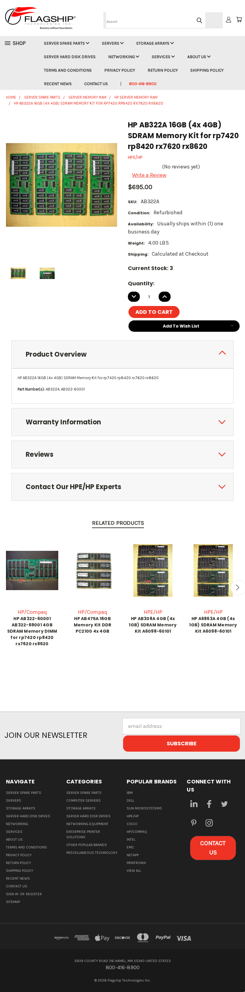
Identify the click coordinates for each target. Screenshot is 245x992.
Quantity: (141, 283)
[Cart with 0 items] (239, 19)
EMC (130, 847)
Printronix (136, 863)
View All (134, 871)
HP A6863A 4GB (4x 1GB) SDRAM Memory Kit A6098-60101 (213, 625)
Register (34, 894)
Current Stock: (150, 268)
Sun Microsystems (144, 808)
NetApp (133, 855)
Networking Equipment (87, 824)
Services (161, 56)
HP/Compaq (137, 832)
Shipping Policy (206, 70)
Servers (111, 43)
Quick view (32, 570)
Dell (130, 800)
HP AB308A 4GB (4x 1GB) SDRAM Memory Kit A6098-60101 (153, 625)
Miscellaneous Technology (91, 853)
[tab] (122, 354)
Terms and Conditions (68, 70)
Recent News (58, 83)
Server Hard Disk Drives (70, 56)
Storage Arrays (153, 43)
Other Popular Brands (86, 845)
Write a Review (149, 175)
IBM (130, 793)
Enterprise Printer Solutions (83, 834)
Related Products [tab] (118, 523)
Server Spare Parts (65, 43)
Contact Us (96, 83)
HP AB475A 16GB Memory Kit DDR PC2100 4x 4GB (92, 625)
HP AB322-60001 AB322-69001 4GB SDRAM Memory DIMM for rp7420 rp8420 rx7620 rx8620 (32, 631)
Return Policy (163, 70)
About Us (197, 56)
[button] (213, 848)
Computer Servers (83, 800)
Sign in (12, 894)
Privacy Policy (119, 70)
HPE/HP (133, 816)
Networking (122, 56)
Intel (131, 839)
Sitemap (13, 902)
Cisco (132, 824)
